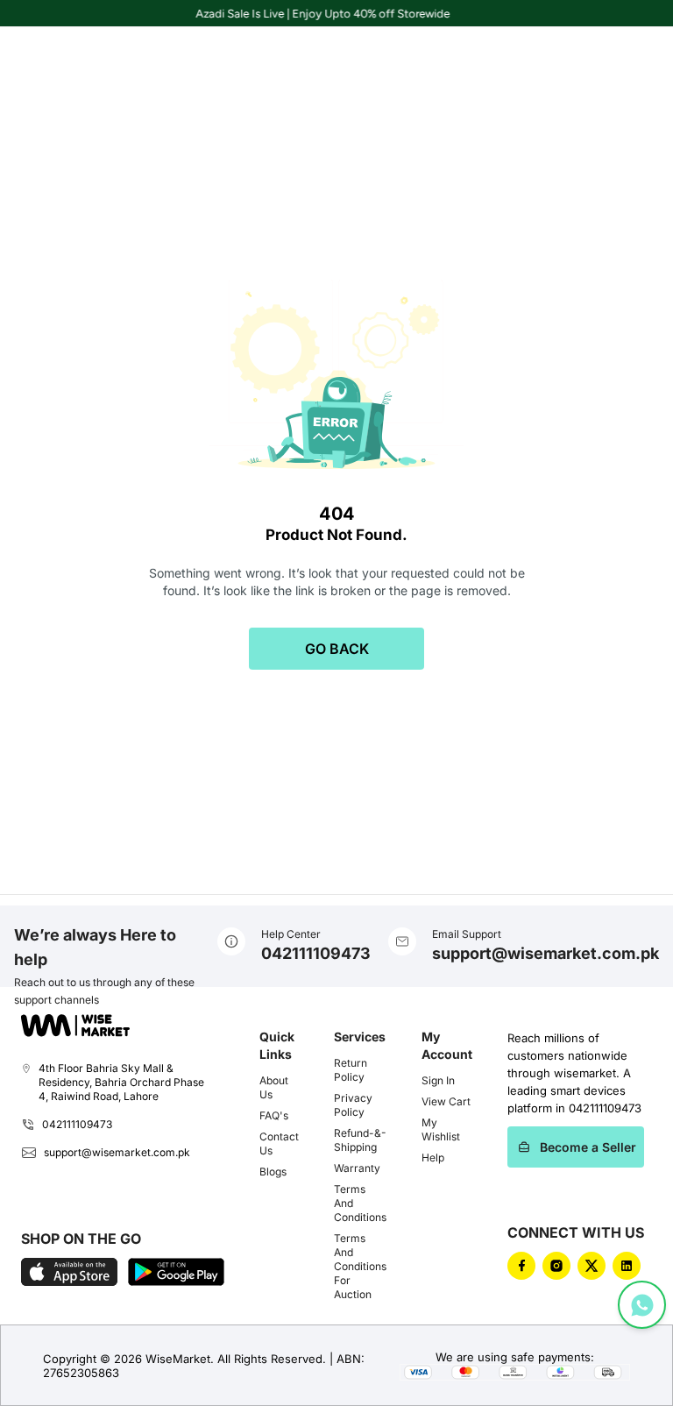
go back (337, 648)
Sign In (438, 1080)
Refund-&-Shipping (360, 1140)
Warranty (357, 1168)
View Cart (446, 1101)
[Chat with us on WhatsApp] (642, 1305)
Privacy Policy (353, 1104)
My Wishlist (441, 1129)
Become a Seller (588, 1147)
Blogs (273, 1171)
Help (433, 1157)
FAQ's (273, 1115)
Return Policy (350, 1069)
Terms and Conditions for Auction (360, 1266)
